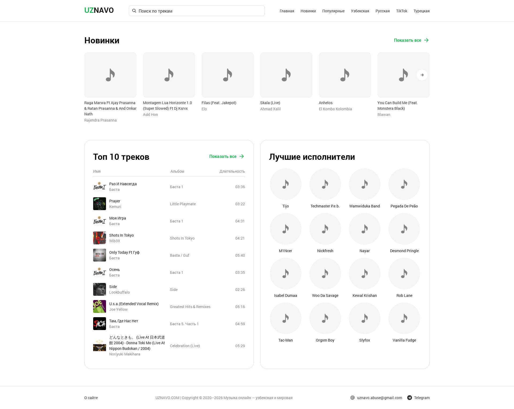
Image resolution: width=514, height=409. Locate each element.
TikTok (401, 10)
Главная (287, 10)
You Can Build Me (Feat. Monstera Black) (397, 105)
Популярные (333, 10)
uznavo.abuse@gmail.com (379, 397)
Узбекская (360, 10)
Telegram (422, 397)
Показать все (407, 40)
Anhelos (325, 102)
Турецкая (422, 10)
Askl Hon (150, 114)
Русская (383, 10)
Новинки (308, 10)
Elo (204, 108)
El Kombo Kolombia (335, 108)
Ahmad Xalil (270, 108)
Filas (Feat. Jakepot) (219, 102)
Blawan (383, 114)
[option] (110, 87)
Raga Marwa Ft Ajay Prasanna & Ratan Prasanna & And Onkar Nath (110, 108)
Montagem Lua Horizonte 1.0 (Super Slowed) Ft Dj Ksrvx (167, 105)
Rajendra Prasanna (100, 120)
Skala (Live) (270, 102)
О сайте (91, 397)
